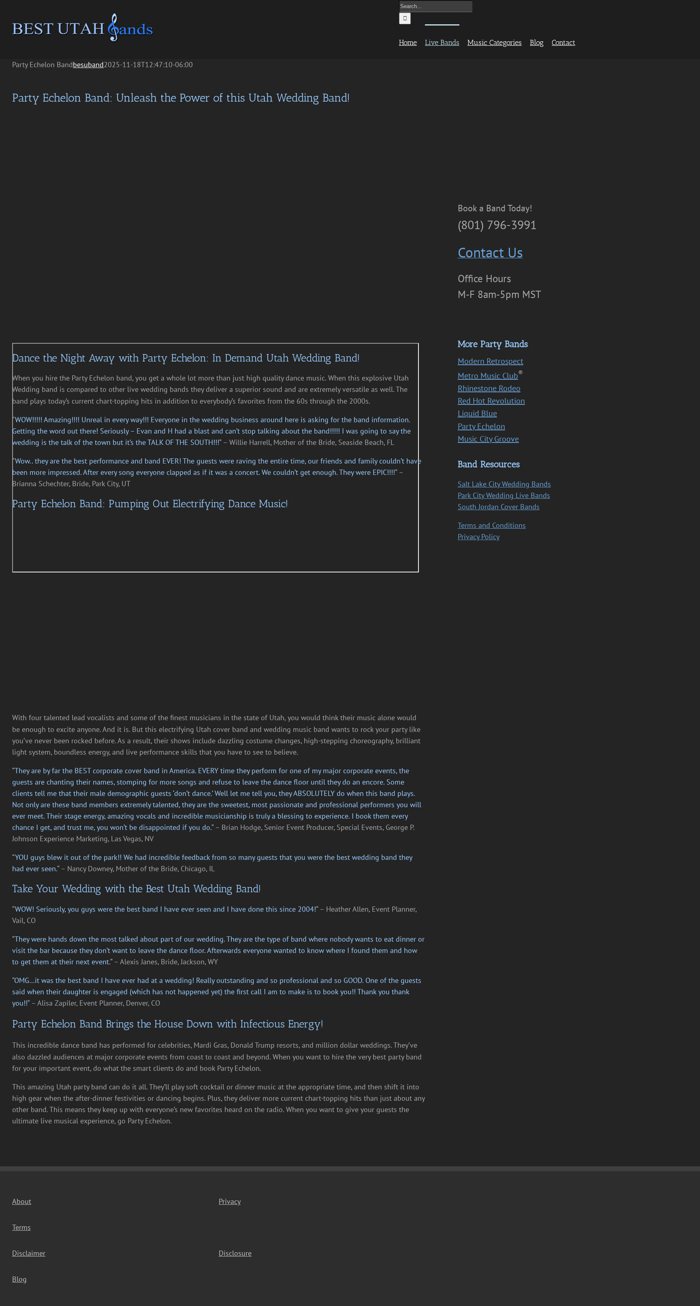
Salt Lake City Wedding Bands (504, 484)
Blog (19, 1279)
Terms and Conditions (492, 525)
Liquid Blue (477, 413)
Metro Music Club (488, 375)
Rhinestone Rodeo (489, 388)
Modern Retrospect (490, 361)
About (21, 1201)
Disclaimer (28, 1253)
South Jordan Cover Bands (499, 506)
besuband (88, 64)
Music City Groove (488, 439)
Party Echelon (481, 426)
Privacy (230, 1201)
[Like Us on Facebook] (464, 318)
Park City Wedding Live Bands (504, 495)
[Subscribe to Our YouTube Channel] (480, 319)
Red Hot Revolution (491, 401)
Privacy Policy (478, 536)
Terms (21, 1227)
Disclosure (235, 1253)
